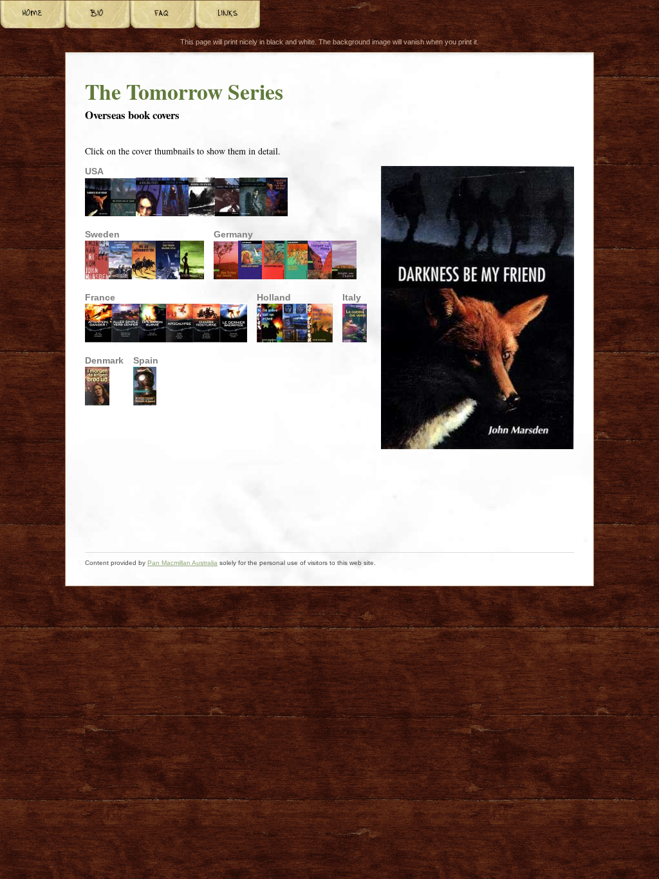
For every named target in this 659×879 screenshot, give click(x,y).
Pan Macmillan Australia (182, 562)
